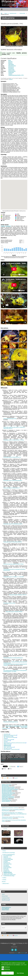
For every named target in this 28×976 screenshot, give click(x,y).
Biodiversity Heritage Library (10, 735)
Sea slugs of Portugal (7, 791)
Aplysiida (6, 857)
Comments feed (5, 898)
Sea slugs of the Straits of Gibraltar (10, 789)
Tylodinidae (11, 72)
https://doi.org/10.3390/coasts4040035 (12, 542)
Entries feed (5, 896)
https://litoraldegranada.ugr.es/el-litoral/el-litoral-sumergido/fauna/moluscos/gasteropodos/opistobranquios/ (15, 663)
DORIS (5, 738)
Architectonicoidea (8, 859)
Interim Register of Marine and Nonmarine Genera (14, 742)
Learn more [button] (23, 964)
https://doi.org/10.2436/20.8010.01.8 (12, 457)
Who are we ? (6, 883)
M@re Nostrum (7, 744)
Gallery (4, 877)
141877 (10, 79)
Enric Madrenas (5, 908)
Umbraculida (22, 13)
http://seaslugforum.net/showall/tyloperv (13, 657)
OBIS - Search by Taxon (9, 747)
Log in (3, 894)
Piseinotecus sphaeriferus (8, 797)
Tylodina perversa (7, 872)
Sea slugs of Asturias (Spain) (8, 787)
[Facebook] (15, 950)
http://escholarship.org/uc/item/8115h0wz (13, 564)
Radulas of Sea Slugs (6, 784)
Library (4, 879)
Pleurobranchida (7, 864)
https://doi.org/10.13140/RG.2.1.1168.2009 (13, 576)
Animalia (10, 61)
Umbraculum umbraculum (9, 874)
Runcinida (6, 868)
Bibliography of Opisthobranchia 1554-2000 (16, 726)
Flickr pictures (7, 740)
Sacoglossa (6, 870)
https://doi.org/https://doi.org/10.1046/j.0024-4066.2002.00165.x (14, 428)
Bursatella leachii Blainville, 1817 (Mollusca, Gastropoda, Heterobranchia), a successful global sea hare (14, 814)
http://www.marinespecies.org (10, 722)
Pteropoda (6, 865)
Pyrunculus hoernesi (6, 800)
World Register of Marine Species (11, 749)
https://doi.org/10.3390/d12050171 (11, 488)
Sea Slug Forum (7, 748)
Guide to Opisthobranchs (10, 13)
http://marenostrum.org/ (9, 603)
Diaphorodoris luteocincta (8, 796)
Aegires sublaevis (6, 801)
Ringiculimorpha (7, 867)
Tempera (16, 952)
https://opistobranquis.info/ (9, 418)
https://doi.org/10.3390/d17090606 (14, 611)
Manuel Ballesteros (6, 907)
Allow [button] (7, 973)
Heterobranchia (12, 65)
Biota (9, 60)
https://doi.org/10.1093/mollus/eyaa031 (12, 480)
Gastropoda (11, 64)
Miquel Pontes (5, 909)
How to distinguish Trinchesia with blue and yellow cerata (14, 820)
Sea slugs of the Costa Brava (8, 793)
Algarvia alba (5, 798)
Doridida (6, 861)
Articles (4, 881)
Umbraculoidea (11, 71)
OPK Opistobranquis (9, 1)
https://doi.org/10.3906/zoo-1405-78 (17, 594)
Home (4, 850)
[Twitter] (12, 950)
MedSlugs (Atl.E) (7, 745)
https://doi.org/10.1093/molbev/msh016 (12, 524)
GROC (5, 741)
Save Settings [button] (20, 973)
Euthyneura (11, 67)
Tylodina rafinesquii (8, 873)
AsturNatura (6, 734)
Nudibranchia (7, 862)
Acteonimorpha (7, 858)
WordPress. (23, 952)
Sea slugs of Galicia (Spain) (8, 788)
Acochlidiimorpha (8, 855)
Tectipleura (11, 68)
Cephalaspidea (7, 860)
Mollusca (10, 63)
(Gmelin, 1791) (16, 75)
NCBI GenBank (7, 746)
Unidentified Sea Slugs (7, 794)
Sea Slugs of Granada (6, 790)
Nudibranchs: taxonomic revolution (10, 807)
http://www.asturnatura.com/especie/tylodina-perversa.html (14, 570)
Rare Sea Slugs (5, 785)
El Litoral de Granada (8, 739)
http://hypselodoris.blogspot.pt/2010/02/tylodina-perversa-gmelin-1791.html (15, 671)
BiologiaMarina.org (8, 736)
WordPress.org (5, 900)
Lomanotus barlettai (6, 795)
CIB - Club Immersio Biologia (10, 737)
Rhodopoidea (7, 866)
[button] (2, 967)
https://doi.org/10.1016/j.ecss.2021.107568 (13, 440)
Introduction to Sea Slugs (9, 852)
